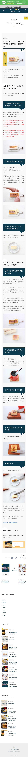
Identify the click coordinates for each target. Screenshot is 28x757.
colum (4, 607)
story (4, 605)
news (4, 610)
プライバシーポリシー (14, 749)
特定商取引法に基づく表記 (14, 752)
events (4, 612)
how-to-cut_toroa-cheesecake (10, 522)
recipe (4, 615)
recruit (4, 602)
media (4, 600)
